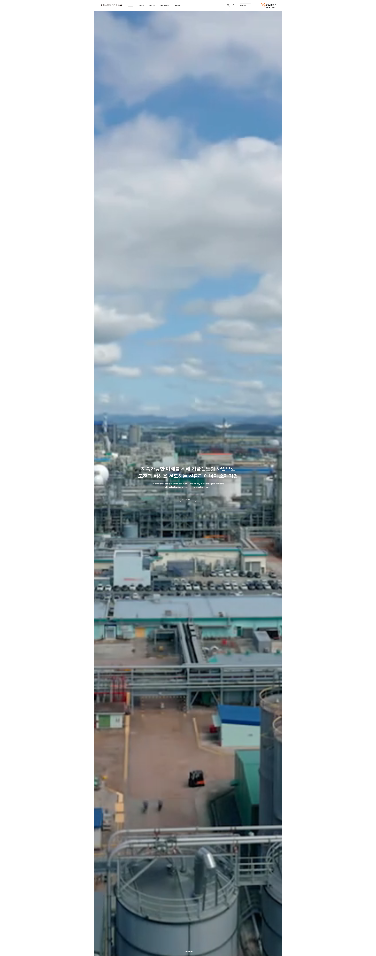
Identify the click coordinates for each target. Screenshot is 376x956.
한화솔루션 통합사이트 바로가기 (268, 5)
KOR (233, 5)
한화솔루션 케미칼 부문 (111, 5)
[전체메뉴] (130, 5)
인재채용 (177, 5)
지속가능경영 (164, 5)
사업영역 (152, 5)
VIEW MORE (186, 499)
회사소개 (141, 5)
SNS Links (228, 5)
